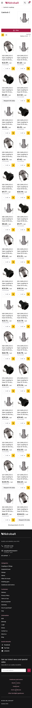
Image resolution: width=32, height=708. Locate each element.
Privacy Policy (5, 595)
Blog (2, 637)
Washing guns (5, 581)
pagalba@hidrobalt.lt (10, 551)
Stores (3, 628)
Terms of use (5, 598)
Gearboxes (16, 686)
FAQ (2, 611)
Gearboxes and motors (8, 585)
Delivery (3, 592)
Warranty (4, 605)
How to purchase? (6, 608)
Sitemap (3, 621)
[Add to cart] (13, 68)
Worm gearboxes (16, 690)
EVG (7, 703)
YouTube (6, 648)
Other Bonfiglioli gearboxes (16, 693)
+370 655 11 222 (8, 546)
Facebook (7, 645)
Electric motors (16, 683)
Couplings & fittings (6, 566)
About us (3, 634)
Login (3, 625)
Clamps (3, 572)
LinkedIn (6, 651)
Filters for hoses (5, 578)
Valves (3, 575)
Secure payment (6, 601)
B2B (2, 618)
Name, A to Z (24, 36)
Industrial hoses (5, 569)
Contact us (4, 631)
